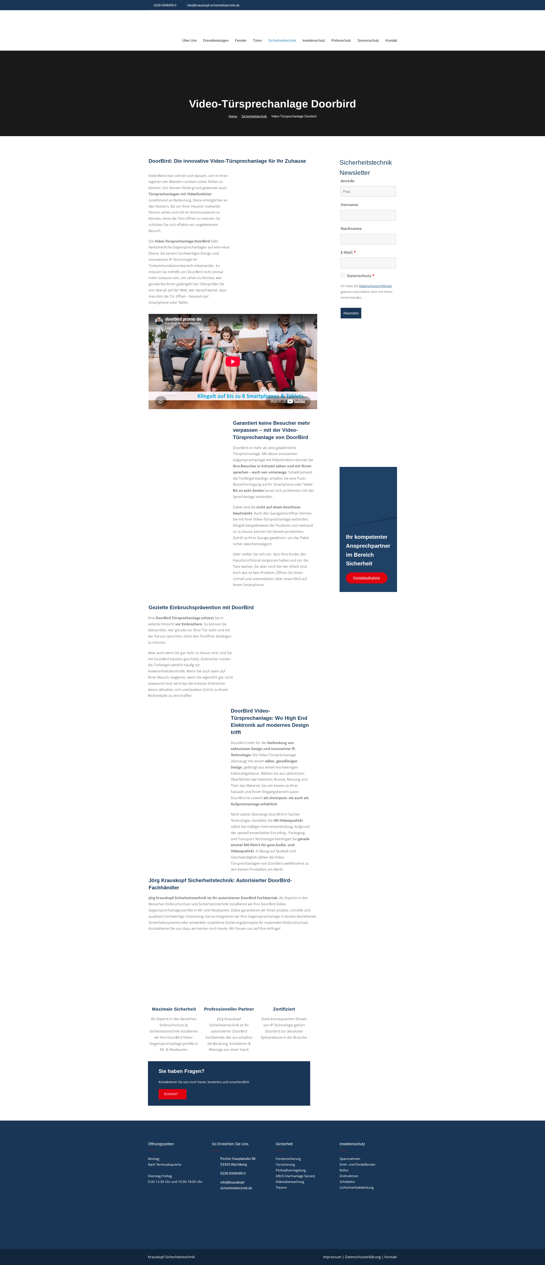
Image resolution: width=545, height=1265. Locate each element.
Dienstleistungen (216, 40)
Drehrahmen (349, 1176)
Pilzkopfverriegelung (291, 1170)
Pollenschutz (341, 40)
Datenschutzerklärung (363, 1257)
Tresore (281, 1187)
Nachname (351, 228)
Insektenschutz (314, 40)
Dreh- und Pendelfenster (358, 1164)
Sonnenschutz (368, 40)
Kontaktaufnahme (366, 578)
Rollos (344, 1170)
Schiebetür (347, 1181)
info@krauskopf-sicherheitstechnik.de (213, 5)
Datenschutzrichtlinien (375, 286)
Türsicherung (285, 1164)
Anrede (347, 181)
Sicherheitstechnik (282, 40)
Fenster (241, 40)
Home (233, 116)
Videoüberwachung (290, 1181)
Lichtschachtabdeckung (357, 1187)
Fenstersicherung (288, 1159)
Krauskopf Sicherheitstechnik (171, 1257)
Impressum (332, 1257)
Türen (257, 40)
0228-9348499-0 (165, 5)
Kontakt (391, 40)
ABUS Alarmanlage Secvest (295, 1176)
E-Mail (348, 252)
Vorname (349, 205)
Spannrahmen (350, 1159)
